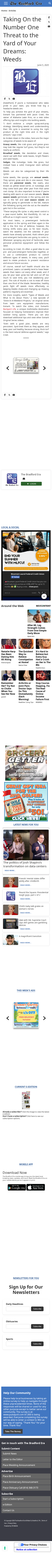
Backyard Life (9, 309)
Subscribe (37, 1309)
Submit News (10, 1453)
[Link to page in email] (49, 26)
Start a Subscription (13, 1498)
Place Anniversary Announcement (20, 1481)
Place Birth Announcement (17, 1476)
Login (33, 484)
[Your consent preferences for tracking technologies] (4, 1548)
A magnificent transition (30, 936)
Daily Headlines (14, 1304)
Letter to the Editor (13, 1459)
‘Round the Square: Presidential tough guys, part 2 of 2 (33, 893)
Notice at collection (26, 1549)
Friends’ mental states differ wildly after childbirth (32, 879)
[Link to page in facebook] (49, 17)
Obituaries (12, 1321)
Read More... (10, 870)
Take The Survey (13, 1431)
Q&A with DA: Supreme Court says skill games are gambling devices (33, 922)
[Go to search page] (49, 3)
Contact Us (8, 1510)
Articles (12, 10)
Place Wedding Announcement (19, 1465)
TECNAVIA (15, 1526)
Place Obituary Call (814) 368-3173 (20, 1487)
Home (4, 10)
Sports (9, 1339)
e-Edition (7, 1504)
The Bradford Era (20, 1521)
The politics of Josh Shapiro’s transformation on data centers (24, 864)
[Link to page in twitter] (49, 22)
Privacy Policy (12, 1523)
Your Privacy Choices (35, 1544)
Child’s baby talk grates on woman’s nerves (31, 907)
